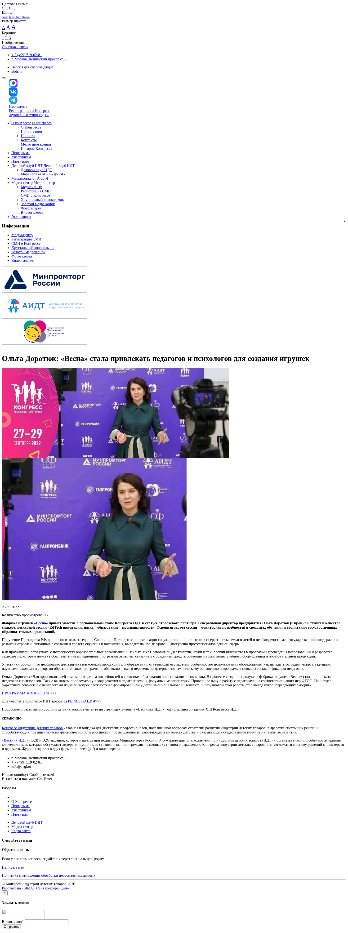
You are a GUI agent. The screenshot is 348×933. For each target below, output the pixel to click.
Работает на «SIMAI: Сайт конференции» (35, 888)
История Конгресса (36, 149)
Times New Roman (19, 17)
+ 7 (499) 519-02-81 (26, 55)
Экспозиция (21, 217)
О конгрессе (21, 123)
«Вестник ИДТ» (15, 740)
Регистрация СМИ (36, 191)
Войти (16, 71)
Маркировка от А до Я (29, 178)
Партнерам (20, 161)
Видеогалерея (32, 212)
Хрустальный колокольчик (42, 200)
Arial (5, 17)
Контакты (29, 140)
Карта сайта (21, 831)
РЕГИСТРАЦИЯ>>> (85, 701)
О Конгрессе (31, 127)
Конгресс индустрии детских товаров (32, 728)
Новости (28, 136)
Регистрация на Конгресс (29, 111)
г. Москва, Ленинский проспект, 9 (39, 59)
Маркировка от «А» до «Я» (43, 174)
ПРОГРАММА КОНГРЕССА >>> (29, 693)
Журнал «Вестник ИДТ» (29, 115)
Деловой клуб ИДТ (27, 166)
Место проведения (36, 144)
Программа (18, 106)
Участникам (21, 157)
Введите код (13, 922)
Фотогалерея (31, 208)
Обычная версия (15, 47)
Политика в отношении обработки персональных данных (48, 875)
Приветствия (31, 131)
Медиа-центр (22, 183)
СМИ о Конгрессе (35, 195)
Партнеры (19, 814)
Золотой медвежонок (38, 204)
